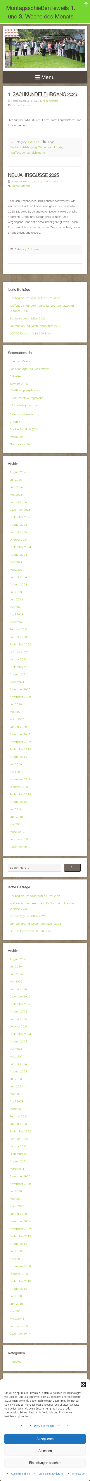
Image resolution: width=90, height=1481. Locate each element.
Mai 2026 (16, 494)
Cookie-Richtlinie (20, 1473)
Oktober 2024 (19, 539)
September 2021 (20, 667)
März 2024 (17, 569)
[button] (83, 1384)
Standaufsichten (20, 444)
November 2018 (20, 779)
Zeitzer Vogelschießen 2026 (28, 318)
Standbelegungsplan (25, 405)
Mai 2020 (16, 711)
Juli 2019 (16, 764)
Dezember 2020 (20, 689)
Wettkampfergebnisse (25, 390)
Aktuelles (33, 142)
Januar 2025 (18, 532)
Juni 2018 (16, 816)
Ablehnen (45, 1451)
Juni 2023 (16, 599)
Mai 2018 (16, 824)
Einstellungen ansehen (45, 1462)
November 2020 (20, 696)
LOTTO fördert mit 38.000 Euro (30, 333)
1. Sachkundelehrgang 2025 (42, 93)
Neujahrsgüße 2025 (33, 174)
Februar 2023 (19, 629)
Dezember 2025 (20, 509)
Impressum (78, 1473)
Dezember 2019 (20, 734)
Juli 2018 (16, 809)
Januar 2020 (18, 726)
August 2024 (18, 554)
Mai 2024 (16, 562)
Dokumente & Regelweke (27, 398)
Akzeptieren (45, 1439)
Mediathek (16, 436)
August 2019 (18, 756)
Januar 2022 (18, 659)
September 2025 (20, 517)
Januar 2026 (18, 502)
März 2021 (17, 682)
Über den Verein (20, 361)
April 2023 (16, 614)
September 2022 (20, 644)
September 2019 (20, 749)
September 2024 (20, 547)
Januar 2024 (18, 577)
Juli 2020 (16, 704)
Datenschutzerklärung (51, 1473)
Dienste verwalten (44, 1425)
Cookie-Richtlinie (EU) (24, 429)
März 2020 (17, 719)
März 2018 (17, 831)
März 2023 (17, 622)
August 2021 (18, 674)
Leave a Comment (21, 105)
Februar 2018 (19, 839)
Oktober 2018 (19, 786)
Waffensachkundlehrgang (27, 152)
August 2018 (18, 801)
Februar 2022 (19, 652)
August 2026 (18, 472)
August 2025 (18, 524)
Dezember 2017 (20, 846)
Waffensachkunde (50, 147)
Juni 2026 (16, 487)
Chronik (15, 421)
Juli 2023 (16, 592)
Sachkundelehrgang (23, 147)
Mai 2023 (16, 607)
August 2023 (18, 584)
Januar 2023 (18, 637)
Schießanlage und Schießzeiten (30, 369)
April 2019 (16, 771)
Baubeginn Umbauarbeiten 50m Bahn (35, 298)
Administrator (50, 101)
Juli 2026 (16, 479)
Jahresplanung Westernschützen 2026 (35, 325)
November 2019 (20, 741)
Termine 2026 (19, 384)
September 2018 (20, 794)
